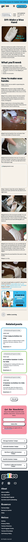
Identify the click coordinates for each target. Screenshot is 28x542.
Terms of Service (6, 526)
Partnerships (5, 508)
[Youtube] (15, 483)
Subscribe (14, 424)
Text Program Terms (7, 528)
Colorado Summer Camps (10, 446)
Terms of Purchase (7, 531)
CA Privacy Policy (6, 533)
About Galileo (5, 492)
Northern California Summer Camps (13, 452)
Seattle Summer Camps (10, 459)
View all (14, 399)
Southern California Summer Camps (13, 465)
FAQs (2, 513)
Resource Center (6, 510)
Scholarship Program (7, 497)
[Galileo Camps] (5, 6)
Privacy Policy (8, 429)
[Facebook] (2, 483)
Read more (6, 346)
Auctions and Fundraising (9, 499)
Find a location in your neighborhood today (11, 287)
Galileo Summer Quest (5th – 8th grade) (16, 285)
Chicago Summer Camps (10, 441)
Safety (3, 521)
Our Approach (5, 495)
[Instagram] (9, 483)
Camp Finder (21, 6)
